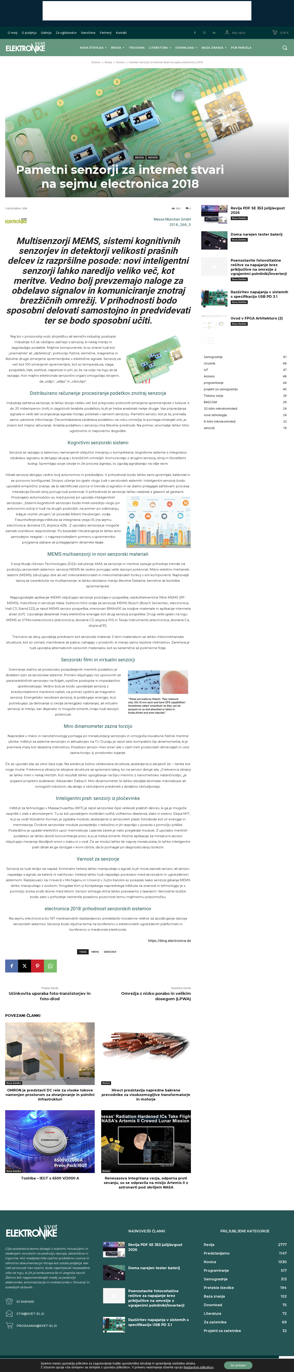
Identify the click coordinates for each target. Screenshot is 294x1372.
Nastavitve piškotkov (199, 1367)
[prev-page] (204, 340)
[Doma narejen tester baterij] (214, 240)
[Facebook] (195, 33)
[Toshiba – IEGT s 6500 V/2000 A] (50, 1141)
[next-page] (211, 340)
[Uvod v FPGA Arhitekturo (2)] (214, 324)
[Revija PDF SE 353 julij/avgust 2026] (214, 214)
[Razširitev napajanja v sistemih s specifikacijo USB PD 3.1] (214, 298)
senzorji (110, 951)
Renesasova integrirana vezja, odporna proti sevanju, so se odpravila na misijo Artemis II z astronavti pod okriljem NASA (146, 1182)
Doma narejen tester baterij (256, 234)
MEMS (95, 951)
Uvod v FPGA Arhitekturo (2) (257, 318)
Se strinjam (238, 1365)
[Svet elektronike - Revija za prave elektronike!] (30, 47)
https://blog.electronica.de (169, 940)
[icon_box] (19, 1301)
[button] (285, 47)
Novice (120, 62)
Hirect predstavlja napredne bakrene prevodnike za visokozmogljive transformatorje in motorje (146, 1094)
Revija (108, 62)
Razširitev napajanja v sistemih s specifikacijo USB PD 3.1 (259, 294)
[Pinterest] (37, 966)
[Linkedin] (214, 33)
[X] (24, 966)
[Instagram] (204, 33)
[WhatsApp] (50, 966)
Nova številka (13, 1083)
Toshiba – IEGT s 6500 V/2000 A (50, 1178)
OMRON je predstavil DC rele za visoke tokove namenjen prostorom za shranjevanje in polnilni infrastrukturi (50, 1094)
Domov (96, 62)
